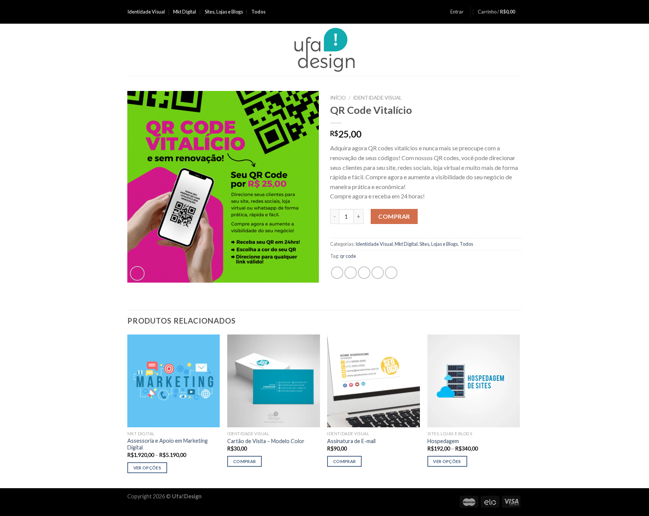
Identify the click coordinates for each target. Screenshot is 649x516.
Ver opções (147, 467)
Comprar (394, 216)
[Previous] (127, 410)
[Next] (519, 410)
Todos (466, 244)
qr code (348, 256)
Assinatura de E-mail (351, 441)
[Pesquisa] (519, 49)
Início (338, 98)
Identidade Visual (146, 12)
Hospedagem (443, 441)
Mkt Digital (184, 12)
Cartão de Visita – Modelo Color (266, 441)
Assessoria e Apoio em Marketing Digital (167, 444)
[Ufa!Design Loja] (324, 50)
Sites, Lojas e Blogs (224, 12)
